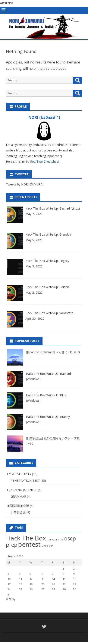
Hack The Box (26, 538)
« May (10, 598)
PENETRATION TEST (25, 480)
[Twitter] (44, 626)
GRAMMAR (18, 496)
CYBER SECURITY (19, 474)
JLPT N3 (59, 539)
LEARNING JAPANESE (22, 490)
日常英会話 (18, 512)
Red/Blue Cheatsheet (44, 161)
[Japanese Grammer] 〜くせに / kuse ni (53, 352)
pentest (29, 544)
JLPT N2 (51, 539)
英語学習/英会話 (18, 506)
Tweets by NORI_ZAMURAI (24, 184)
